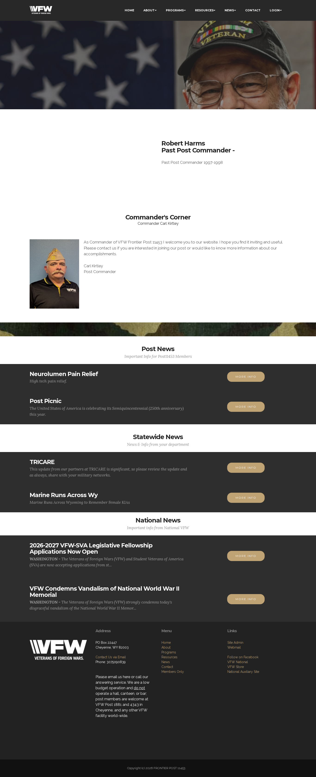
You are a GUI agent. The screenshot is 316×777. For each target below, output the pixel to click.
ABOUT (149, 10)
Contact (167, 667)
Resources (169, 657)
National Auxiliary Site (243, 672)
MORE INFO (245, 376)
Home (166, 642)
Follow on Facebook (242, 657)
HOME (129, 10)
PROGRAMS (175, 10)
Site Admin (235, 642)
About (165, 647)
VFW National (237, 662)
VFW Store (235, 667)
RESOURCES (204, 10)
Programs (168, 652)
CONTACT (252, 10)
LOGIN (275, 10)
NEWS (229, 10)
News (165, 662)
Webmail (234, 647)
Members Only (172, 672)
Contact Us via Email (111, 657)
